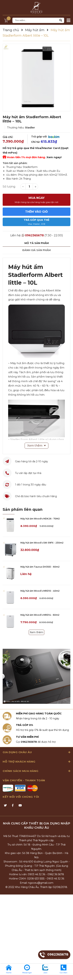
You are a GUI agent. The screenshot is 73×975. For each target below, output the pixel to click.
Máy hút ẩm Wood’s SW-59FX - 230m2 (41, 542)
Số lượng (9, 186)
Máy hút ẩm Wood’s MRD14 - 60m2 (39, 615)
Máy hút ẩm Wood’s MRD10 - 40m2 (40, 590)
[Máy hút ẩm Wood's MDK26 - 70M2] (10, 524)
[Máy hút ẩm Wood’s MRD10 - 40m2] (10, 597)
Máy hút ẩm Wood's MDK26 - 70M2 (40, 518)
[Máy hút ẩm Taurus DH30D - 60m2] (10, 572)
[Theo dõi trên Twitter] (5, 805)
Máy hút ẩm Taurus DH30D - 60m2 (40, 566)
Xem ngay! (53, 157)
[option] (36, 77)
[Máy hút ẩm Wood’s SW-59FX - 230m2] (10, 548)
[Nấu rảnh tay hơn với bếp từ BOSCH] (36, 676)
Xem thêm (36, 632)
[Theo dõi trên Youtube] (20, 805)
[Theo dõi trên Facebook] (12, 805)
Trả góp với (39, 136)
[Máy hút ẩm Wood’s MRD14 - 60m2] (10, 621)
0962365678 (34, 235)
